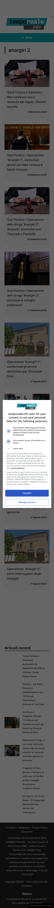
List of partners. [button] (18, 468)
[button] (27, 449)
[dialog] (27, 454)
